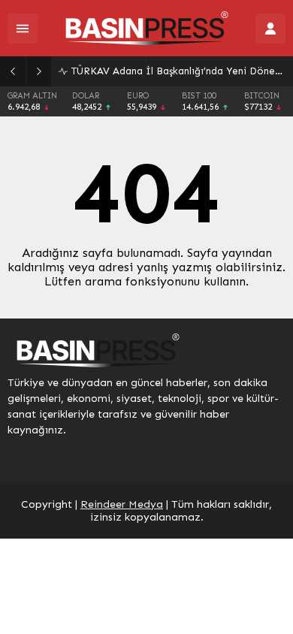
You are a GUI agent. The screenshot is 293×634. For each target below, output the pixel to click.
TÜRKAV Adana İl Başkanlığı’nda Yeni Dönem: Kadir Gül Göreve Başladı (178, 71)
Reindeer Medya (121, 504)
